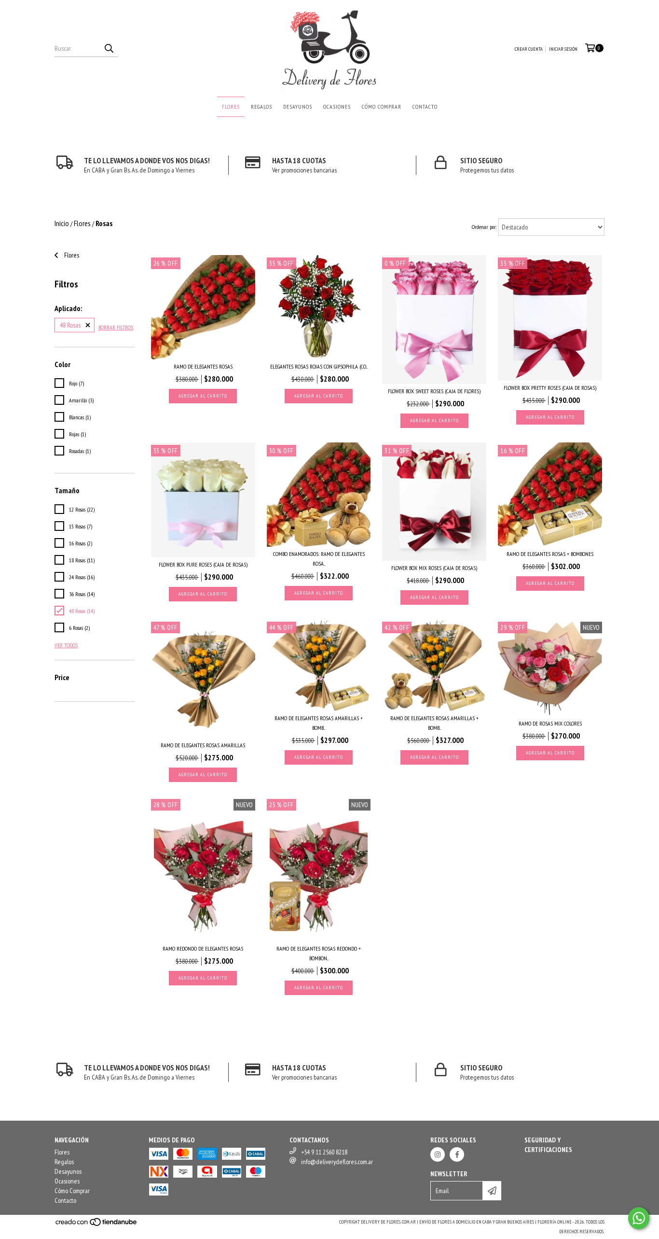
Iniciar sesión (563, 49)
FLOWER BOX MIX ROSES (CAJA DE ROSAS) (434, 567)
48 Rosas (70, 325)
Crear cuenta (529, 49)
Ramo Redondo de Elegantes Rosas (203, 948)
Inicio (62, 223)
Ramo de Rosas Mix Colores (550, 723)
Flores (231, 106)
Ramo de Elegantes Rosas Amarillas (203, 745)
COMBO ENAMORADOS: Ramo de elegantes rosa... (319, 558)
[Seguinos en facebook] (457, 1154)
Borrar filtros (115, 327)
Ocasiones (337, 106)
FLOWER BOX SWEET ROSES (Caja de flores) (434, 391)
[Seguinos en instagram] (437, 1154)
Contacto (425, 106)
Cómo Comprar (381, 106)
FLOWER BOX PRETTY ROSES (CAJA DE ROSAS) (550, 387)
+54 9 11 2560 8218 (324, 1152)
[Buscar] (108, 48)
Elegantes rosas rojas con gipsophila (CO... (319, 366)
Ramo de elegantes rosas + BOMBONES (550, 553)
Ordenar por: (484, 226)
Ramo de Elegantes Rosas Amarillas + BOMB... (319, 722)
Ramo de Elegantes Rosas (203, 366)
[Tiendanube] (97, 1225)
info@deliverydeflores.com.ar (337, 1161)
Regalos (261, 106)
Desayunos (297, 106)
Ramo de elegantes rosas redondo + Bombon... (318, 953)
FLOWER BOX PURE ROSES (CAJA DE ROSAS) (203, 564)
